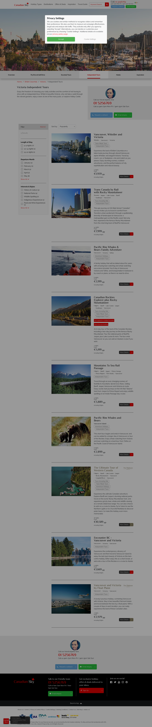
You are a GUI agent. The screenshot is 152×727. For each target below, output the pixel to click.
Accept (61, 39)
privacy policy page (60, 34)
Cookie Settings (90, 39)
